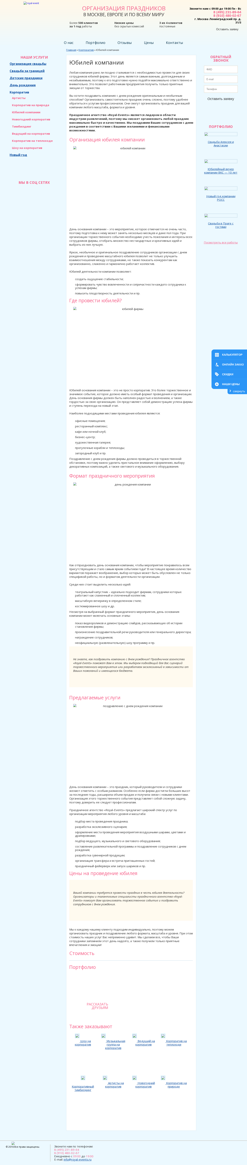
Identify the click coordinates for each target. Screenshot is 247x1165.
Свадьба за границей (27, 71)
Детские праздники (26, 78)
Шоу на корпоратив (27, 148)
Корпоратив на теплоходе (32, 141)
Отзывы (125, 42)
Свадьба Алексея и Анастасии (221, 143)
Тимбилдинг (21, 126)
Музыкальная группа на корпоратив (115, 1044)
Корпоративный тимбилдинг (83, 1088)
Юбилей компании (26, 112)
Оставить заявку (227, 29)
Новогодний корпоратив (31, 119)
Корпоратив (19, 92)
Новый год (18, 155)
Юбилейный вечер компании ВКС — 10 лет (220, 170)
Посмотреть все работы (221, 242)
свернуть (239, 391)
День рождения (23, 85)
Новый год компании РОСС (220, 197)
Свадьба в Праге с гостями (220, 225)
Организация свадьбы (28, 64)
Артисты (18, 98)
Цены (149, 42)
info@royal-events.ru (77, 1159)
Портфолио (95, 42)
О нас (69, 42)
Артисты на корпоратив (114, 1084)
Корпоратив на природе (30, 105)
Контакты (174, 42)
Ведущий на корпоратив (31, 133)
